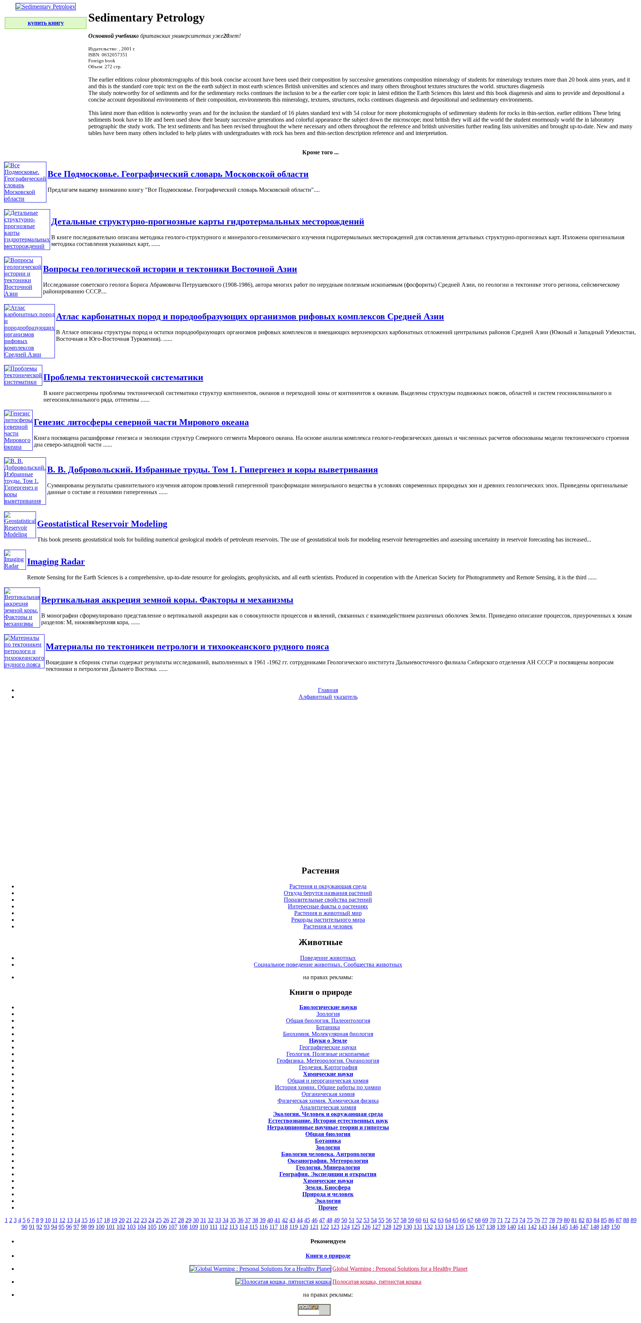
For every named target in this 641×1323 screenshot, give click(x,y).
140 (511, 1227)
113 (233, 1227)
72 (507, 1220)
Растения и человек (328, 926)
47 (322, 1220)
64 (448, 1220)
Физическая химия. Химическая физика (328, 1100)
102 (120, 1227)
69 (485, 1220)
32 (211, 1220)
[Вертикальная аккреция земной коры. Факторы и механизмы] (22, 624)
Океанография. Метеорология (327, 1161)
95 (62, 1227)
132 (428, 1227)
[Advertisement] (320, 782)
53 (366, 1220)
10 (48, 1220)
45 (307, 1220)
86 (611, 1220)
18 (107, 1220)
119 (293, 1227)
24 (151, 1220)
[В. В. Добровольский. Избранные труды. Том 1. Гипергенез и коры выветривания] (25, 501)
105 (152, 1227)
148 (594, 1227)
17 (99, 1220)
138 (490, 1227)
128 (386, 1227)
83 (589, 1220)
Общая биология (328, 1134)
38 (255, 1220)
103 (131, 1227)
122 (324, 1227)
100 (100, 1227)
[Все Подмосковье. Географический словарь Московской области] (25, 198)
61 (426, 1220)
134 (449, 1227)
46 (315, 1220)
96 (69, 1227)
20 (122, 1220)
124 (345, 1227)
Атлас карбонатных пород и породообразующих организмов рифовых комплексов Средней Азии (250, 316)
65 (455, 1220)
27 (174, 1220)
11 (55, 1220)
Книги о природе (328, 1256)
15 (85, 1220)
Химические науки (328, 1074)
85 (604, 1220)
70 (493, 1220)
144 (553, 1227)
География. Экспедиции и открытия (328, 1174)
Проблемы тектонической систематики (123, 377)
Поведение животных (328, 958)
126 (366, 1227)
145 (563, 1227)
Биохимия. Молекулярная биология (328, 1034)
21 (129, 1220)
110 (204, 1227)
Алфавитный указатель (328, 697)
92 (39, 1227)
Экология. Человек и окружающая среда (328, 1114)
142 (532, 1227)
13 (70, 1220)
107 (172, 1227)
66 (463, 1220)
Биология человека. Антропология (328, 1154)
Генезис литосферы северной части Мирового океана (141, 422)
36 (240, 1220)
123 (335, 1227)
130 (407, 1227)
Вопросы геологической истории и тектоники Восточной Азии (170, 269)
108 (183, 1227)
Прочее (328, 1207)
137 (480, 1227)
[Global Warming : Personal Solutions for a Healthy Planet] (260, 1269)
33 (218, 1220)
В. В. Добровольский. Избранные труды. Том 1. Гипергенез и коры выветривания (212, 469)
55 (381, 1220)
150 (615, 1227)
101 (110, 1227)
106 (162, 1227)
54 (374, 1220)
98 (84, 1227)
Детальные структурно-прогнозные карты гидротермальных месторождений (207, 221)
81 (574, 1220)
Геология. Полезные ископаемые (327, 1054)
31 (203, 1220)
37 (248, 1220)
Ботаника (328, 1027)
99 (91, 1227)
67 (470, 1220)
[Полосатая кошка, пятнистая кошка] (283, 1281)
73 (515, 1220)
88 (626, 1220)
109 (193, 1227)
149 (605, 1227)
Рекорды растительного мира (328, 919)
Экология (328, 1201)
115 (253, 1227)
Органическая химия (328, 1094)
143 (542, 1227)
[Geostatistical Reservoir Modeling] (20, 534)
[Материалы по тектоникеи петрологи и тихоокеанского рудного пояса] (24, 664)
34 (226, 1220)
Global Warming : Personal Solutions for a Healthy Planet (399, 1269)
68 (478, 1220)
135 (459, 1227)
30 (196, 1220)
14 (77, 1220)
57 (396, 1220)
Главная (328, 690)
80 (567, 1220)
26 (166, 1220)
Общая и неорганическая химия (327, 1080)
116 (263, 1227)
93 (47, 1227)
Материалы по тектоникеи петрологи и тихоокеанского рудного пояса (187, 646)
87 (619, 1220)
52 (359, 1220)
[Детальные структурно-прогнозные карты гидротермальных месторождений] (27, 246)
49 (337, 1220)
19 (114, 1220)
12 (62, 1220)
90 (24, 1227)
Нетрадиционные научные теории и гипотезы (328, 1127)
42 (285, 1220)
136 (470, 1227)
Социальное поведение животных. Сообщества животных (328, 964)
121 (314, 1227)
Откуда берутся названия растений (328, 893)
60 (418, 1220)
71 (500, 1220)
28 (181, 1220)
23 (144, 1220)
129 (397, 1227)
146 (573, 1227)
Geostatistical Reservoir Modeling (102, 524)
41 (277, 1220)
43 (292, 1220)
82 (582, 1220)
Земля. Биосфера (328, 1187)
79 (559, 1220)
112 (223, 1227)
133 (438, 1227)
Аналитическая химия (328, 1107)
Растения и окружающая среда (327, 886)
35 (233, 1220)
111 (214, 1227)
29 (188, 1220)
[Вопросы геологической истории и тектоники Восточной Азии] (23, 293)
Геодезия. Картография (328, 1067)
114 (243, 1227)
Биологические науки (328, 1007)
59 (411, 1220)
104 (141, 1227)
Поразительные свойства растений (328, 899)
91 (32, 1227)
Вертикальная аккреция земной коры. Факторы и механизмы (167, 600)
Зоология (328, 1014)
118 (283, 1227)
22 (136, 1220)
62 (433, 1220)
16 (92, 1220)
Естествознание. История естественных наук (328, 1121)
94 (54, 1227)
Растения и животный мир (328, 913)
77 (545, 1220)
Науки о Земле (328, 1040)
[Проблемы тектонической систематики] (23, 382)
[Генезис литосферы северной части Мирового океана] (18, 447)
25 (159, 1220)
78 (552, 1220)
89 (634, 1220)
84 (596, 1220)
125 (355, 1227)
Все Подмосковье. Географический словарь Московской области (178, 174)
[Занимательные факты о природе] (183, 25)
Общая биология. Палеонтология (328, 1020)
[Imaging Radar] (15, 566)
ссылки (320, 1318)
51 (352, 1220)
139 (501, 1227)
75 (530, 1220)
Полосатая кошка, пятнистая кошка (376, 1281)
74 (522, 1220)
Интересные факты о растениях (328, 906)
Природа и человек (328, 1194)
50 (344, 1220)
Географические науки (327, 1047)
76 (537, 1220)
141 (521, 1227)
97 (76, 1227)
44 (300, 1220)
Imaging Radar (56, 561)
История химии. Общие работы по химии (328, 1087)
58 (404, 1220)
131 (418, 1227)
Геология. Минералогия (328, 1167)
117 (273, 1227)
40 (270, 1220)
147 (584, 1227)
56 (389, 1220)
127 (376, 1227)
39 (263, 1220)
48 (329, 1220)
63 (441, 1220)
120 (303, 1227)
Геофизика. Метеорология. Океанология (328, 1060)
